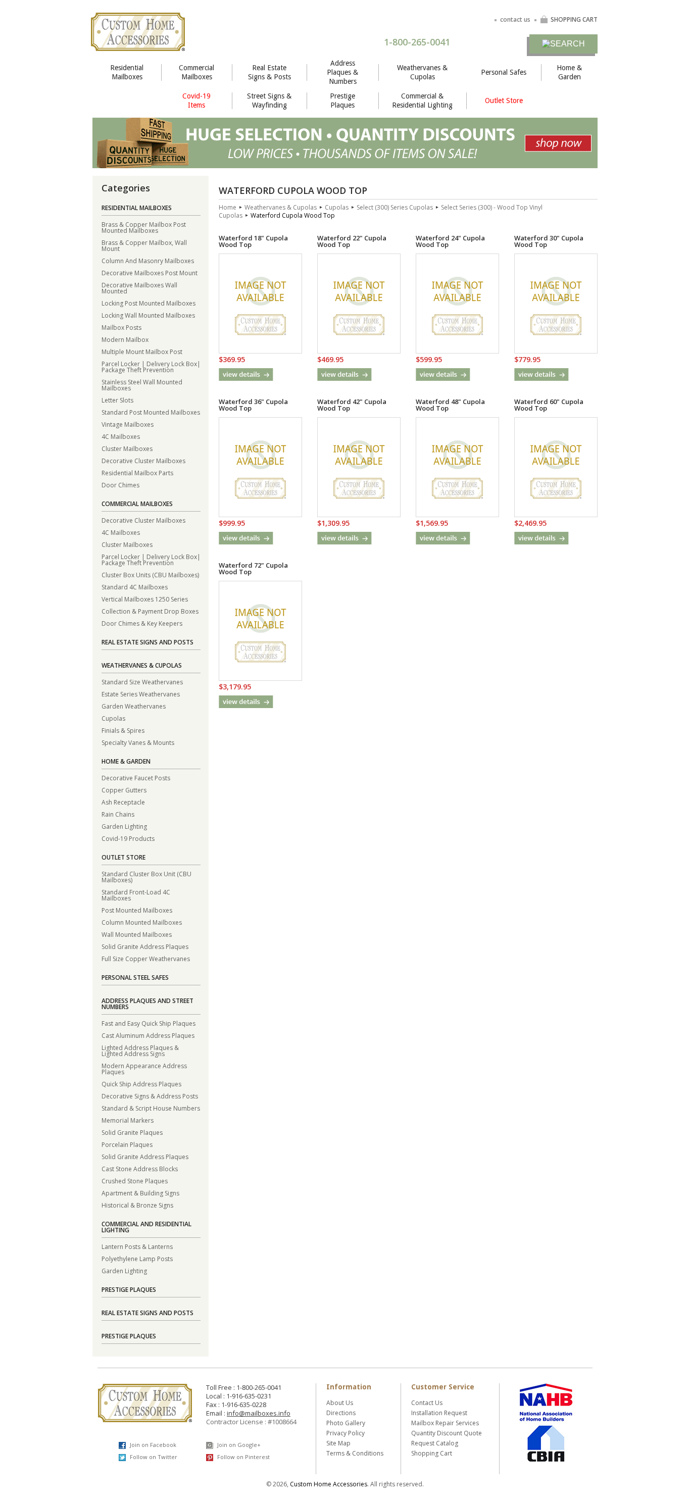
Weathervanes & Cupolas (422, 72)
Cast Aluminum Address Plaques (148, 1035)
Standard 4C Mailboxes (135, 586)
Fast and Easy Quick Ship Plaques (148, 1023)
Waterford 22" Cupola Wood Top (351, 241)
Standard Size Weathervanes (142, 681)
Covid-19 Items (196, 100)
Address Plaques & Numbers (342, 72)
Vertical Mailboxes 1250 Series (145, 599)
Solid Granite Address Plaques (145, 946)
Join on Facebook (152, 1444)
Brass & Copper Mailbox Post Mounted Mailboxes (144, 227)
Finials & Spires (123, 730)
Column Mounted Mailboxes (142, 922)
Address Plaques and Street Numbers (147, 1003)
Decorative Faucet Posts (136, 777)
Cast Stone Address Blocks (140, 1168)
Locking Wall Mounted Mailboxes (148, 315)
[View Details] (246, 374)
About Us (339, 1402)
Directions (341, 1413)
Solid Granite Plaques (132, 1132)
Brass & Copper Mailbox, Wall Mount (144, 245)
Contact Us (426, 1402)
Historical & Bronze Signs (137, 1205)
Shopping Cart (431, 1453)
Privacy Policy (345, 1433)
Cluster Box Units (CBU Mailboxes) (150, 574)
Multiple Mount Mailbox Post (142, 351)
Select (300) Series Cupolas (395, 207)
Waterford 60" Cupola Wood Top (548, 405)
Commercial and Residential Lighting (146, 1227)
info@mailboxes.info (258, 1413)
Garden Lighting (124, 826)
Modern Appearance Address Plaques (144, 1068)
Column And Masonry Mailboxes (148, 260)
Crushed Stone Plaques (135, 1180)
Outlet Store (504, 100)
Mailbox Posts (121, 327)
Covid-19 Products (128, 838)
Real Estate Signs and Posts (147, 642)
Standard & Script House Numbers (151, 1108)
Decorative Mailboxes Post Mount (150, 272)
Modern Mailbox (125, 339)
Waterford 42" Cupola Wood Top (351, 405)
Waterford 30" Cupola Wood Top (548, 241)
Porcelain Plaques (127, 1144)
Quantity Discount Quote (446, 1433)
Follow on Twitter (152, 1457)
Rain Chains (118, 814)
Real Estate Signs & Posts (269, 72)
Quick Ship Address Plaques (141, 1083)
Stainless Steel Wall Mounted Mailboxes (142, 384)
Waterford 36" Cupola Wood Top (253, 405)
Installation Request (439, 1413)
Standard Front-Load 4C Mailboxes (136, 895)
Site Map (338, 1443)
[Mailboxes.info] (138, 45)
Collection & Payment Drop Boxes (150, 611)
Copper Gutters (124, 789)
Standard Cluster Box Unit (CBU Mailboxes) (146, 876)
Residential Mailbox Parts (137, 472)
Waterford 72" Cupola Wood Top (253, 568)
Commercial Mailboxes (196, 72)
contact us (515, 19)
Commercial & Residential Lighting (422, 100)
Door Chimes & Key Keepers (142, 623)
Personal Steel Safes (135, 977)
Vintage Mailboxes (128, 424)
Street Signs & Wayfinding (269, 100)
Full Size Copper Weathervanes (146, 958)
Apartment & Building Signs (140, 1192)
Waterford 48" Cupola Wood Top (450, 405)
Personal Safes (503, 72)
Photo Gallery (345, 1423)
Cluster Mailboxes (127, 448)
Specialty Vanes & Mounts (138, 742)
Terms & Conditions (354, 1453)
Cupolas (113, 718)
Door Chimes (120, 484)
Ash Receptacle (123, 802)
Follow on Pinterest (243, 1457)
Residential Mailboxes (126, 72)
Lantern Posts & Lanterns (137, 1246)
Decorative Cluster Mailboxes (143, 460)
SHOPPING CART (574, 19)
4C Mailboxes (121, 436)
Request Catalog (434, 1443)
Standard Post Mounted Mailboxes (151, 412)
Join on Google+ (238, 1444)
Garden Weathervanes (134, 706)
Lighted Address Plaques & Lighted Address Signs (140, 1050)
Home (227, 207)
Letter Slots (117, 400)
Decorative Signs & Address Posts (150, 1095)
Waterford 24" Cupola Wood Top (450, 241)
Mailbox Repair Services (445, 1423)
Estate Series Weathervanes (141, 693)
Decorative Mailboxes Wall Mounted (139, 287)
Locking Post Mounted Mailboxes (148, 303)
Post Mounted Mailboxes (137, 910)
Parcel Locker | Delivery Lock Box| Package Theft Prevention (151, 366)
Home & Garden (569, 72)
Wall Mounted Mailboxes (137, 934)
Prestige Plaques (342, 100)
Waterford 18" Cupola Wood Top (253, 241)
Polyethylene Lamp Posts (137, 1258)
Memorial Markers (128, 1120)
